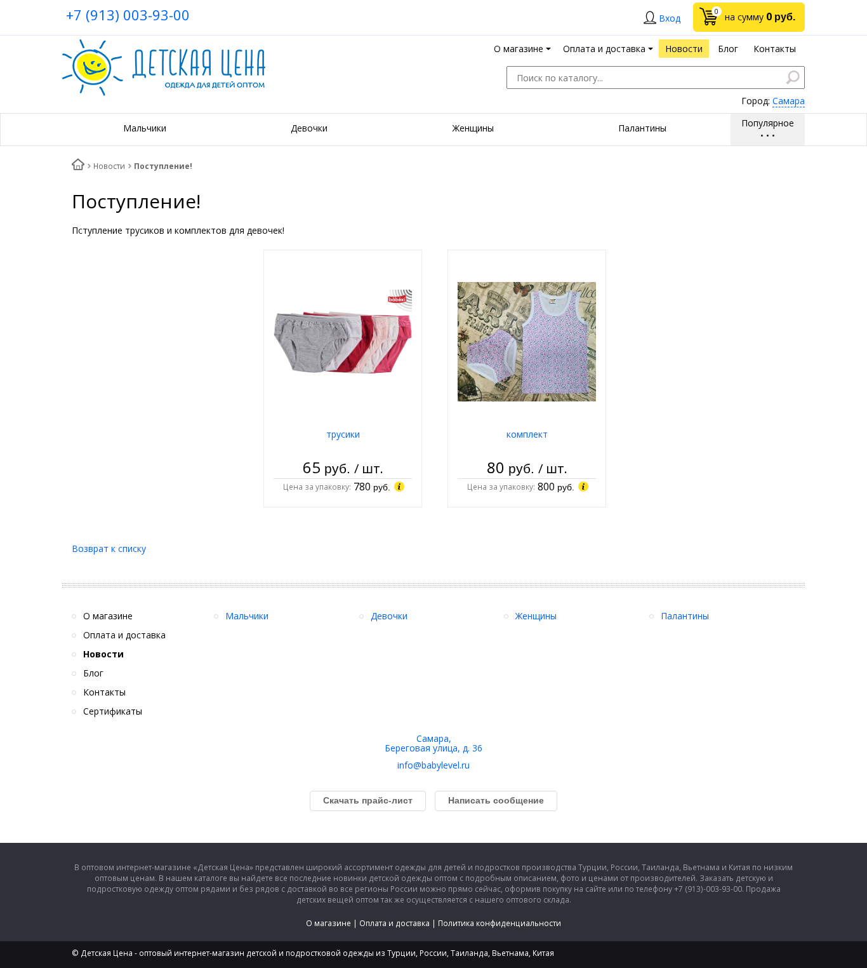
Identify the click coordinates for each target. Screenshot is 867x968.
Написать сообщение (496, 800)
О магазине (328, 923)
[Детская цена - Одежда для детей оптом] (163, 45)
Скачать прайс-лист (368, 800)
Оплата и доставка (394, 923)
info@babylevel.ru (433, 765)
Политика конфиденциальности (499, 923)
